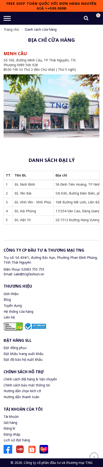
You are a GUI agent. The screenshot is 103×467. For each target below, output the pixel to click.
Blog (7, 299)
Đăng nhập (12, 434)
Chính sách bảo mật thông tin (27, 385)
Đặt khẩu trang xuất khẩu (23, 353)
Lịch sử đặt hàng (17, 440)
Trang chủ (11, 29)
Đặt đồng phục (15, 347)
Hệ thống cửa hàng (18, 311)
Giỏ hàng (10, 422)
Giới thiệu (11, 293)
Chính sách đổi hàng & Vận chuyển (30, 379)
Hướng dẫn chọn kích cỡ (22, 391)
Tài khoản (11, 416)
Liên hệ (9, 317)
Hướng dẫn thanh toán (21, 397)
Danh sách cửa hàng (41, 29)
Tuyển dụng (13, 305)
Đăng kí (9, 428)
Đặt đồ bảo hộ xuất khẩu (23, 359)
